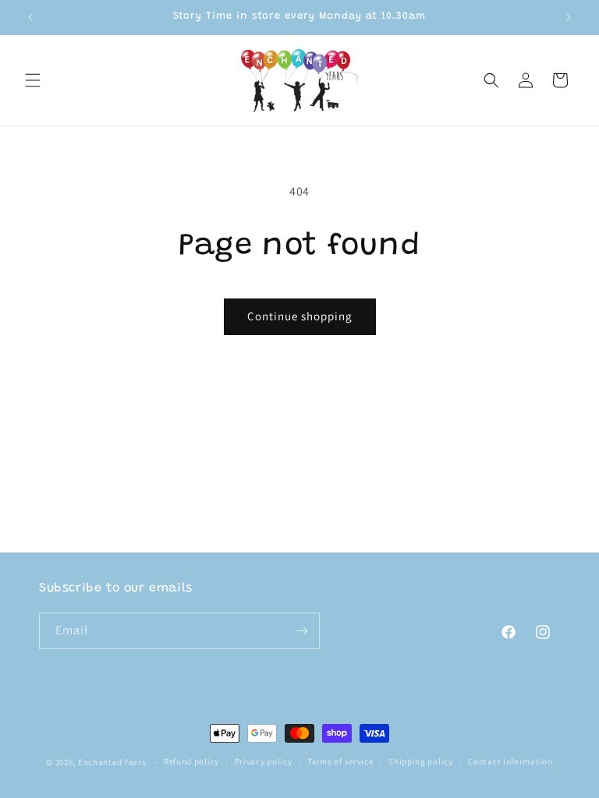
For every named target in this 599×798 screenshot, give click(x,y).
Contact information (510, 761)
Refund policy (191, 761)
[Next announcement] (568, 17)
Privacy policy (263, 761)
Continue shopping (300, 316)
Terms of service (340, 761)
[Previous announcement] (30, 17)
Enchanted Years (112, 762)
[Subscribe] (302, 631)
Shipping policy (420, 761)
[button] (33, 80)
